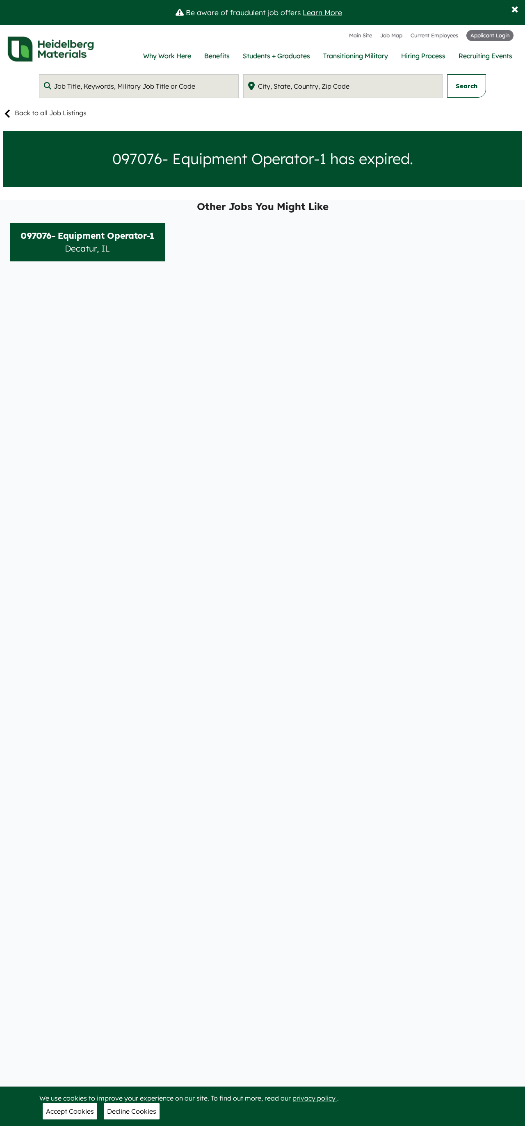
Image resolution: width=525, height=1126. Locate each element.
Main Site (360, 35)
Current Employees (434, 35)
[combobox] (139, 86)
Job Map (391, 35)
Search (466, 86)
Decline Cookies (131, 1111)
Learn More (322, 12)
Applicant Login (489, 35)
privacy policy (314, 1098)
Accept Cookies (70, 1111)
